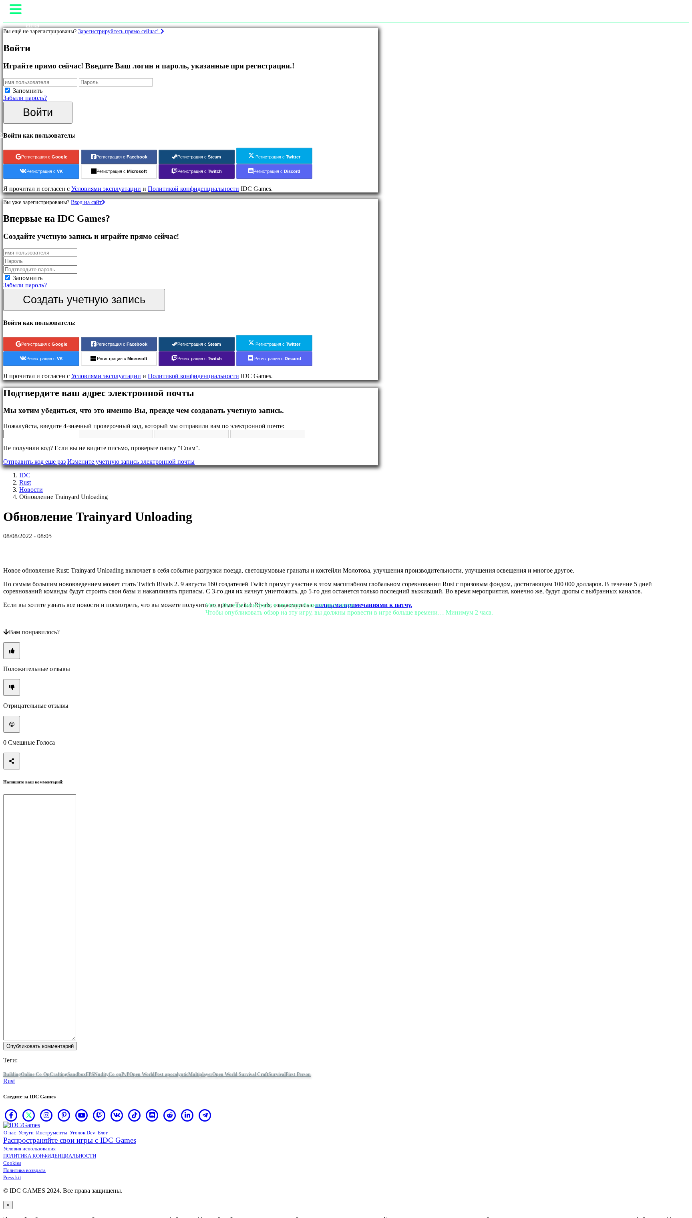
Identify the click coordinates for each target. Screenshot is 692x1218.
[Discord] (152, 1115)
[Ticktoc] (135, 1115)
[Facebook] (11, 1115)
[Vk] (117, 1115)
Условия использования (29, 1149)
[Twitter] (29, 1115)
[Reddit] (170, 1115)
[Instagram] (46, 1115)
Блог (103, 1133)
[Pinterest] (64, 1115)
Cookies (12, 1163)
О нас (10, 1133)
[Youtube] (82, 1115)
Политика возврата (24, 1170)
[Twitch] (99, 1115)
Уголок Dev (82, 1133)
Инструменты (51, 1133)
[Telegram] (205, 1115)
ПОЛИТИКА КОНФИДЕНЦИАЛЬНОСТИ (49, 1156)
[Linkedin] (187, 1115)
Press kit (12, 1177)
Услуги (26, 1133)
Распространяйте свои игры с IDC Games (69, 1140)
